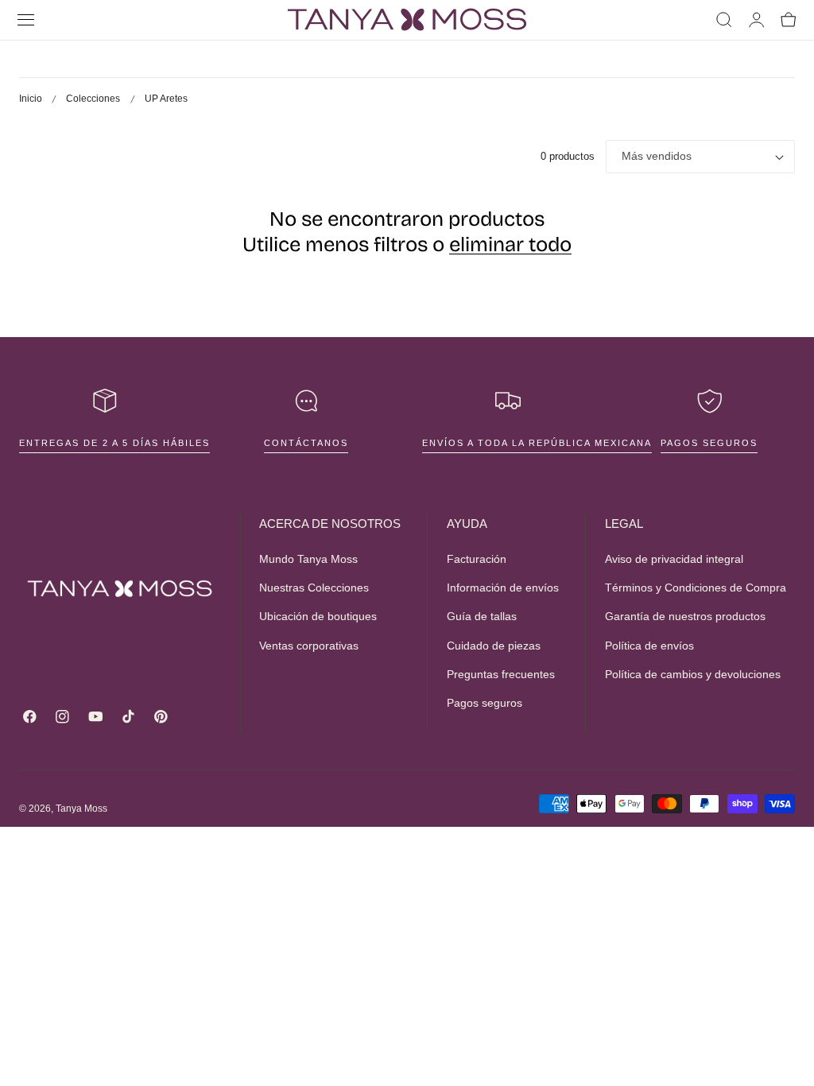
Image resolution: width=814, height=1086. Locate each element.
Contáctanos (306, 443)
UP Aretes (166, 98)
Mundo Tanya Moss (308, 559)
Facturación (476, 559)
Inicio (30, 98)
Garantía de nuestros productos (685, 617)
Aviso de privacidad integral (674, 559)
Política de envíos (649, 645)
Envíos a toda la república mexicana (537, 443)
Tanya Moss (81, 808)
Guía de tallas (482, 617)
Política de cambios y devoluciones (693, 674)
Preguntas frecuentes (501, 674)
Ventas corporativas (309, 645)
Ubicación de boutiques (318, 617)
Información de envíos (503, 588)
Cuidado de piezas (494, 645)
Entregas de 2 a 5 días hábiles (114, 443)
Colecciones (93, 98)
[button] (26, 20)
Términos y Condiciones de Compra (695, 588)
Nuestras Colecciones (314, 588)
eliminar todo (510, 244)
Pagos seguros (709, 443)
